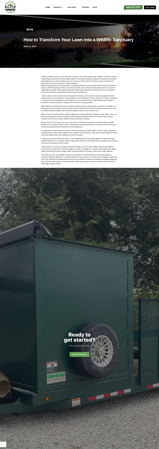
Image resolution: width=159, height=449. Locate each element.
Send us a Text (133, 7)
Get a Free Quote (79, 354)
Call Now (149, 7)
